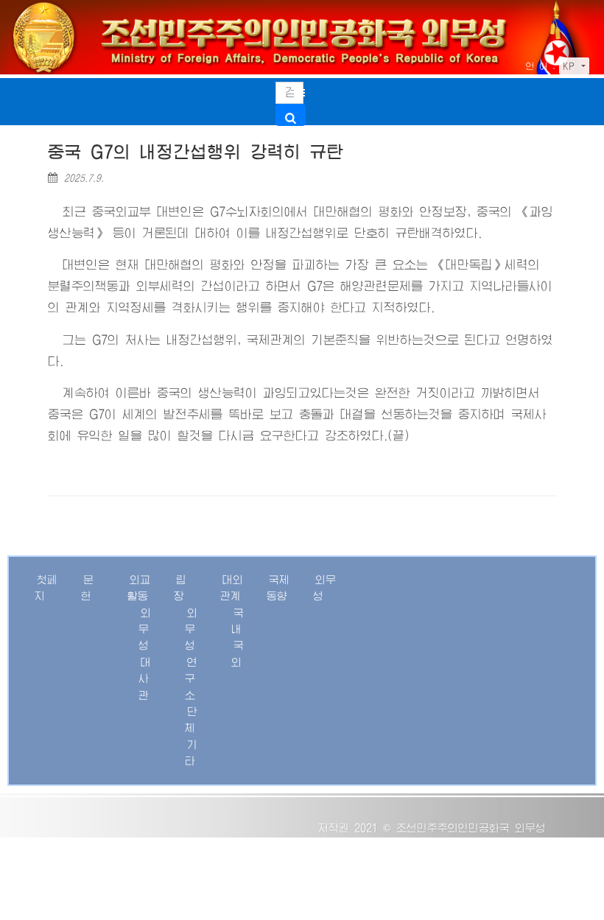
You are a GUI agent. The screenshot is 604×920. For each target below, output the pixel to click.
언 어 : (540, 66)
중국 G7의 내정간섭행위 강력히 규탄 (196, 152)
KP (571, 66)
